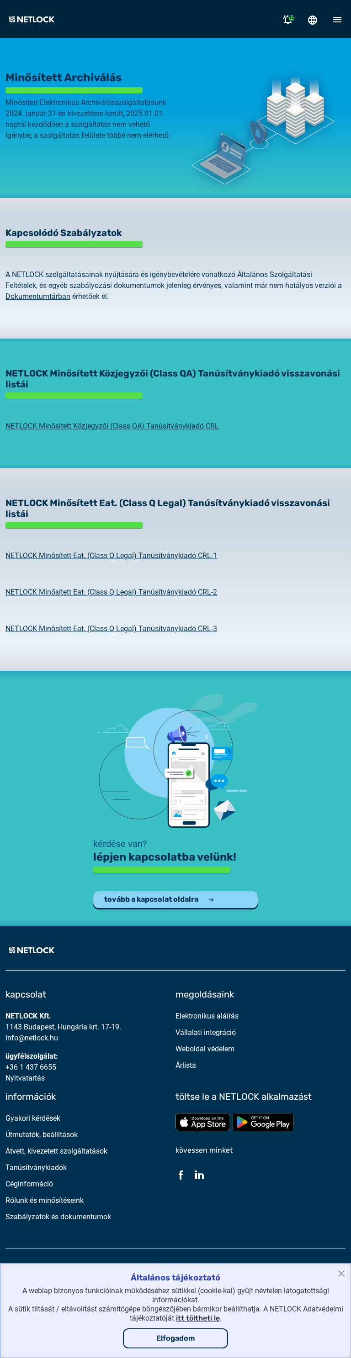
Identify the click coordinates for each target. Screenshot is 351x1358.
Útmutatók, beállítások (41, 1134)
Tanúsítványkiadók (36, 1167)
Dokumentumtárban (37, 296)
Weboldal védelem (205, 1049)
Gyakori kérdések (32, 1118)
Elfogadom (175, 1338)
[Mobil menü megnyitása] (337, 19)
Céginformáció (29, 1184)
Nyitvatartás (25, 1078)
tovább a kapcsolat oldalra (151, 899)
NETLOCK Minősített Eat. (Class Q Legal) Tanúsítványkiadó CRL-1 (111, 555)
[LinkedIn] (199, 1174)
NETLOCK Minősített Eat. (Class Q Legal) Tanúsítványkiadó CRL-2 (111, 592)
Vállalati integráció (206, 1032)
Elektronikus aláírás (207, 1016)
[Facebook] (181, 1174)
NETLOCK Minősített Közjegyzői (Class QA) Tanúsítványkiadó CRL (112, 426)
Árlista (186, 1065)
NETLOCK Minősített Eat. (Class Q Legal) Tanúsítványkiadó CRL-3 (111, 628)
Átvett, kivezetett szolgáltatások (56, 1151)
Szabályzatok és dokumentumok (58, 1216)
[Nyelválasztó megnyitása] (312, 19)
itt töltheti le (198, 1318)
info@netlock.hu (31, 1038)
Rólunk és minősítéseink (44, 1200)
